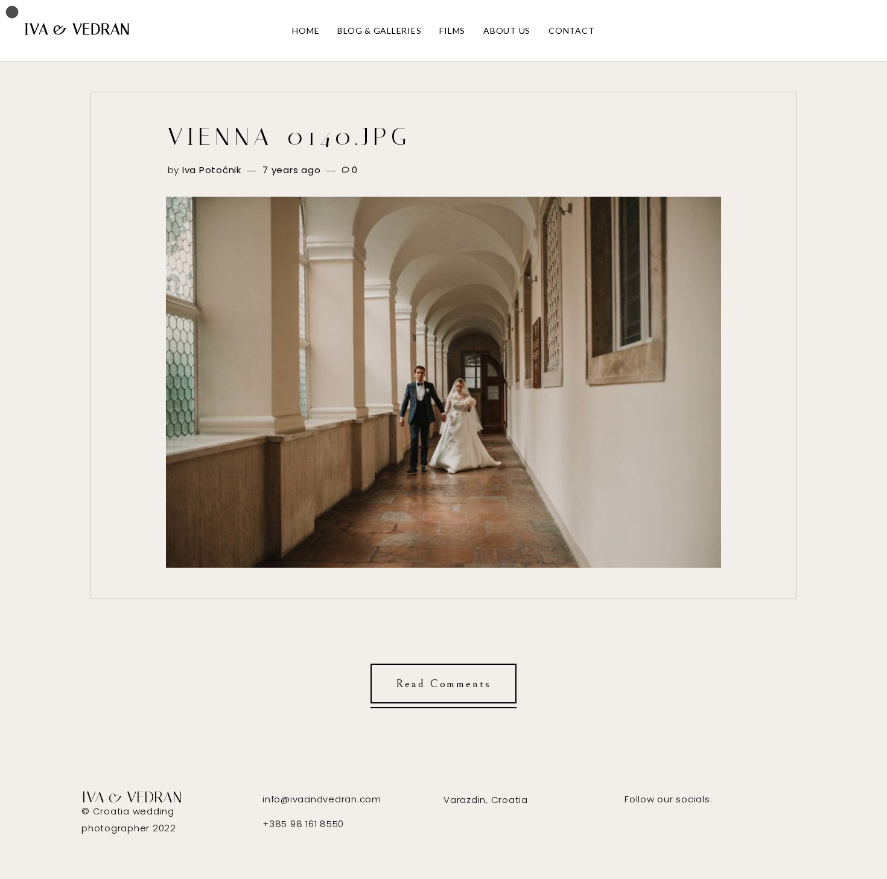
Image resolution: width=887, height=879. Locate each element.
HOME (305, 30)
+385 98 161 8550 (303, 823)
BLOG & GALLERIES (379, 30)
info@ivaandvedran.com (321, 799)
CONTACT (571, 30)
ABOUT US (506, 30)
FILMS (452, 30)
